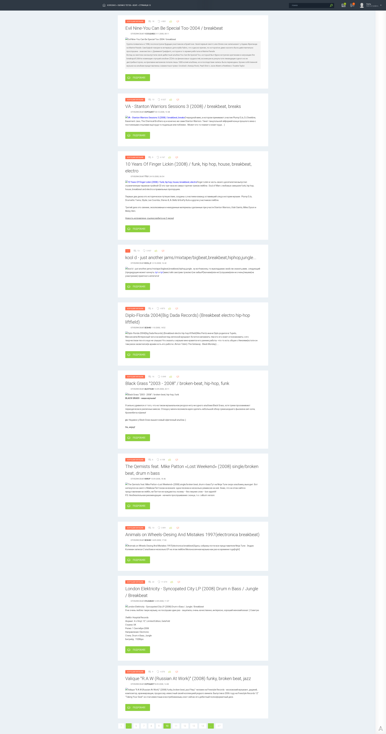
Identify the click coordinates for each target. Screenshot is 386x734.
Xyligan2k (149, 601)
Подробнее (139, 77)
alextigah (149, 389)
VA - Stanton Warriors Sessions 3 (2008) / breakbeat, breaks (183, 106)
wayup (147, 479)
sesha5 (147, 328)
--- (127, 251)
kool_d (147, 263)
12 (185, 726)
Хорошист (149, 112)
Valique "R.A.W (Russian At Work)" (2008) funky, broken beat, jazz (188, 678)
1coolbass (149, 34)
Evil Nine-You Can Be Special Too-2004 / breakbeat (174, 28)
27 (219, 726)
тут (156, 272)
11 (176, 726)
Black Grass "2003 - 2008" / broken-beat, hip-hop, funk (177, 383)
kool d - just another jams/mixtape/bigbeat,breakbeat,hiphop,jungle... (190, 257)
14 (202, 726)
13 (193, 726)
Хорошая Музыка (135, 21)
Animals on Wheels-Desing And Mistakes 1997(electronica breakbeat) (192, 534)
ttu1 (146, 176)
